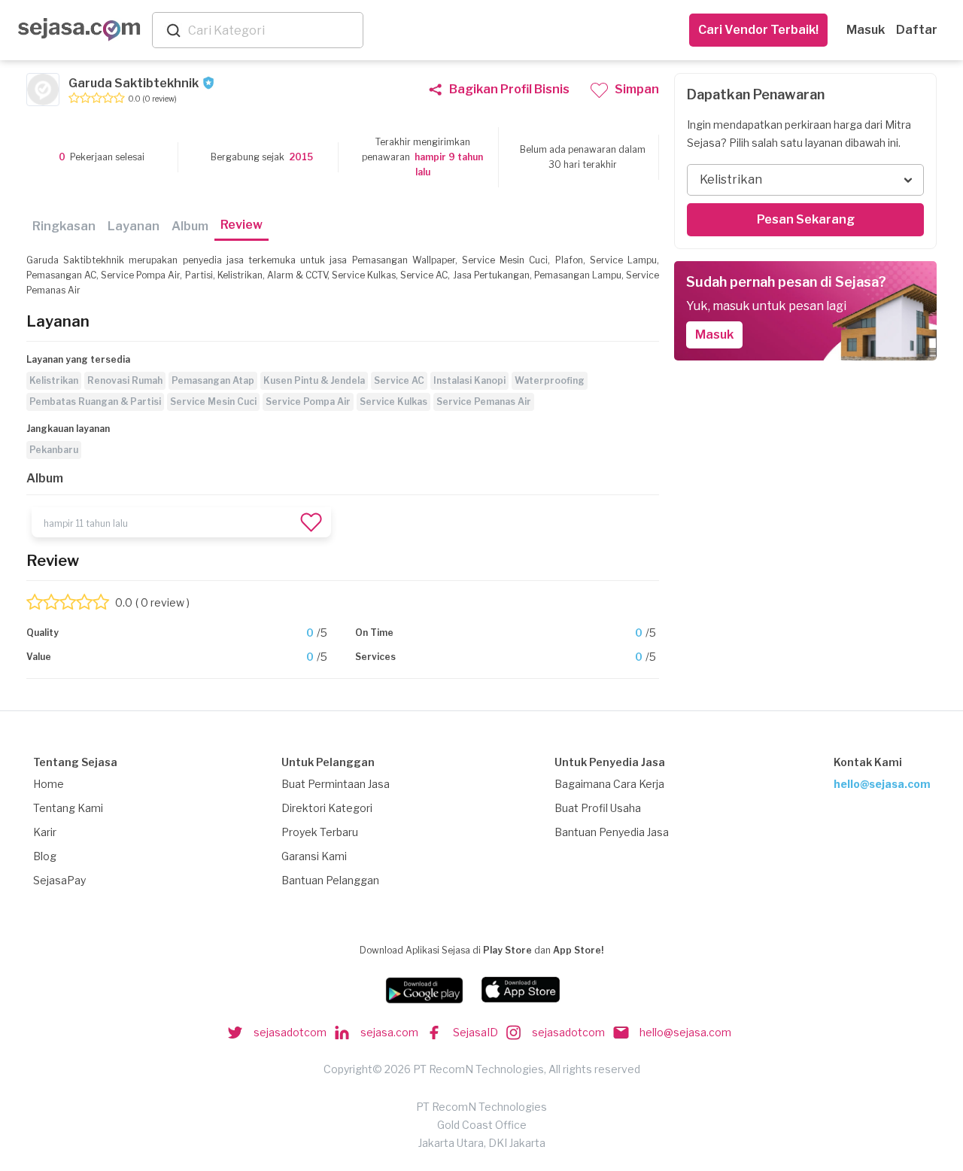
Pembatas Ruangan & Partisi (95, 401)
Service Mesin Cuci (213, 401)
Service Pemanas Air (483, 401)
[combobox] (272, 30)
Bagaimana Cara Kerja (609, 783)
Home (48, 783)
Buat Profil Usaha (597, 807)
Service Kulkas (393, 401)
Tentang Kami (68, 807)
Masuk (865, 30)
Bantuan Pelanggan (330, 880)
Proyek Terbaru (319, 832)
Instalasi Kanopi (469, 380)
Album (190, 226)
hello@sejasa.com (882, 783)
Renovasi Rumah (125, 380)
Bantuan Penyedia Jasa (611, 832)
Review (241, 224)
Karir (44, 832)
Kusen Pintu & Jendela (314, 380)
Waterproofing (550, 380)
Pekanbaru (53, 449)
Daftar (916, 30)
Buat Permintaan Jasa (335, 783)
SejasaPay (59, 880)
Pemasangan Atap (213, 380)
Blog (44, 856)
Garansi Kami (314, 856)
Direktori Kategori (326, 807)
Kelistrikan (53, 380)
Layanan (133, 226)
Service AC (399, 380)
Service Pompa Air (308, 401)
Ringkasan (64, 226)
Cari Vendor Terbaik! (758, 30)
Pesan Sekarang (806, 219)
